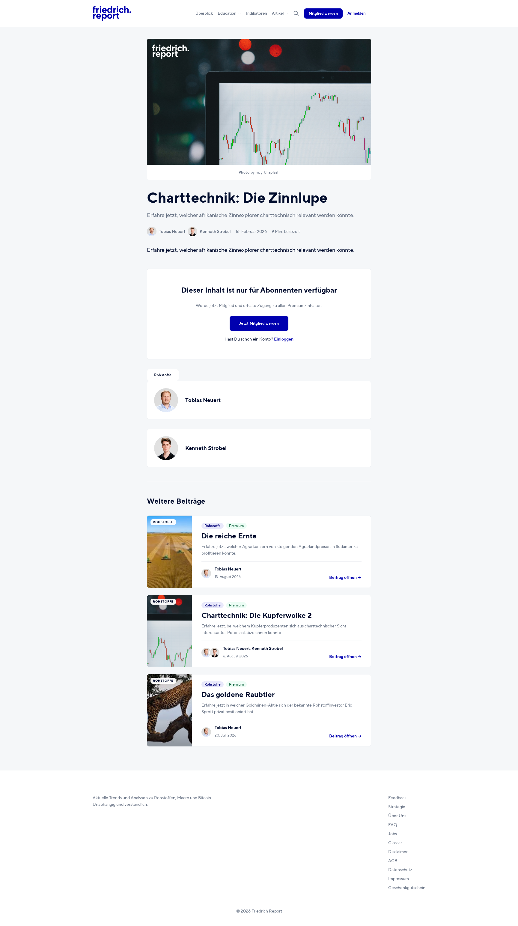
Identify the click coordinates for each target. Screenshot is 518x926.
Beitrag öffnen (345, 578)
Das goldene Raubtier (238, 694)
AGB (392, 861)
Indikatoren (256, 13)
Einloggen (283, 339)
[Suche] (296, 13)
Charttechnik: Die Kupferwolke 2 (256, 615)
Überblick (204, 13)
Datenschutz (400, 870)
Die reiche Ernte (229, 536)
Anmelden (356, 13)
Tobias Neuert (172, 231)
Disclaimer (398, 852)
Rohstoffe (163, 375)
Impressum (398, 879)
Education (227, 13)
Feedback (397, 798)
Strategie (396, 807)
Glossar (395, 843)
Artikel (278, 13)
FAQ (392, 825)
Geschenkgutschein (406, 888)
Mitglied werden (323, 13)
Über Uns (397, 816)
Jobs (392, 834)
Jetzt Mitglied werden (259, 323)
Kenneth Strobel (215, 231)
